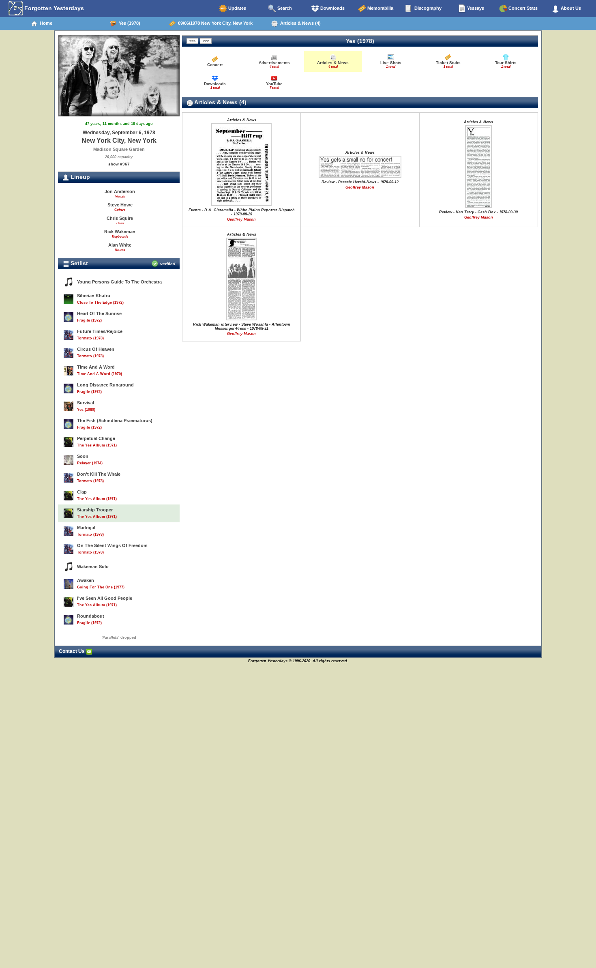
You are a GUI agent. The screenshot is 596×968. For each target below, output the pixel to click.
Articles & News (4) (299, 23)
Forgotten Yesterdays (53, 8)
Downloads (332, 8)
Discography (427, 8)
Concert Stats (522, 8)
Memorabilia (379, 8)
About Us (570, 8)
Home (44, 23)
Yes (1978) (128, 23)
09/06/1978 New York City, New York (214, 23)
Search (284, 8)
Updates (236, 8)
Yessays (475, 8)
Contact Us (72, 651)
